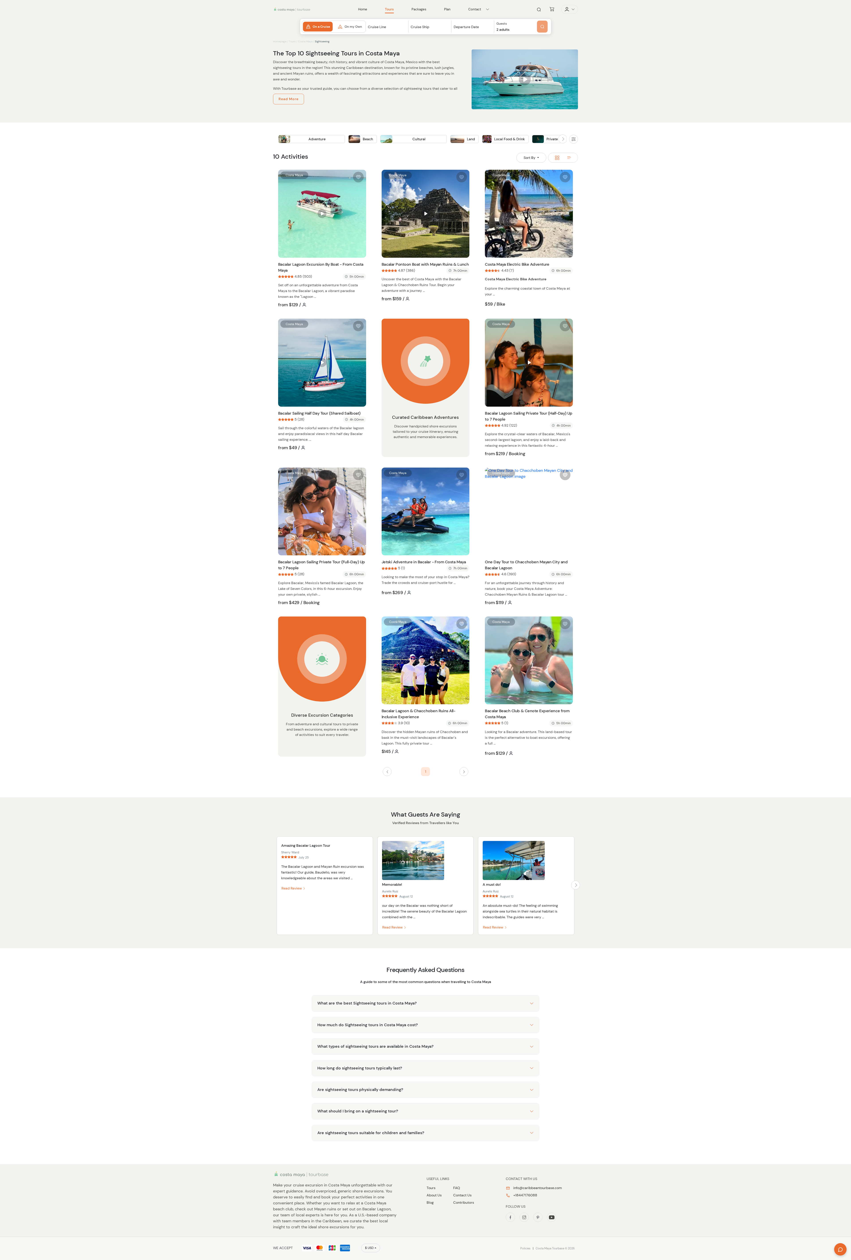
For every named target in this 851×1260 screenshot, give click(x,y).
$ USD (369, 1248)
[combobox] (387, 31)
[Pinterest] (538, 1217)
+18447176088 (524, 1195)
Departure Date (466, 27)
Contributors (463, 1202)
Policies (525, 1248)
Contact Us (462, 1195)
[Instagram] (524, 1217)
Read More (289, 99)
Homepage (280, 41)
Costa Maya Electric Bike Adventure (517, 264)
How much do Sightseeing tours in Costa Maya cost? (367, 1025)
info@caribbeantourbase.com (537, 1188)
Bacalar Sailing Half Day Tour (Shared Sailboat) (319, 413)
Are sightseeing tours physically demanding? (360, 1089)
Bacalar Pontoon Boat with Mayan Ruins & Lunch (425, 264)
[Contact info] (487, 9)
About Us (434, 1195)
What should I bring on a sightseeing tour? (357, 1111)
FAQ (456, 1188)
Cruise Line (377, 27)
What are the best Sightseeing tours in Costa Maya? (367, 1003)
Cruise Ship (420, 27)
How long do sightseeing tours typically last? (359, 1068)
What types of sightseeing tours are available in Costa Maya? (375, 1046)
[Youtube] (551, 1217)
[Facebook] (510, 1217)
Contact (474, 9)
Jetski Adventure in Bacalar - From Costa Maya (424, 562)
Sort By (530, 157)
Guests (501, 23)
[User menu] (569, 9)
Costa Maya (305, 41)
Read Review (292, 888)
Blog (430, 1202)
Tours (292, 41)
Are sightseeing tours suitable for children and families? (370, 1132)
